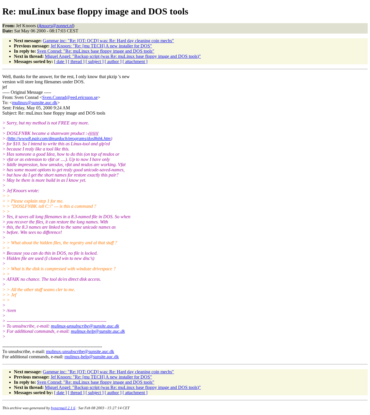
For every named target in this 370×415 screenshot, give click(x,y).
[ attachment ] (135, 61)
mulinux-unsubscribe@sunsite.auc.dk (85, 326)
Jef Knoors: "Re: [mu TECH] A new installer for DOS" (101, 45)
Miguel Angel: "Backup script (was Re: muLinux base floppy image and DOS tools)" (123, 56)
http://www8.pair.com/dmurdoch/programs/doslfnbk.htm (59, 138)
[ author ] (113, 61)
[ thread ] (76, 61)
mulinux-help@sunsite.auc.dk (98, 331)
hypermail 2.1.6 (63, 408)
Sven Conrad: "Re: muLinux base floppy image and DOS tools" (95, 51)
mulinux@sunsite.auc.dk (34, 102)
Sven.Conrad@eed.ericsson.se (70, 97)
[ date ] (60, 61)
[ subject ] (94, 61)
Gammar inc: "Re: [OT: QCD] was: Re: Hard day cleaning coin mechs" (108, 40)
